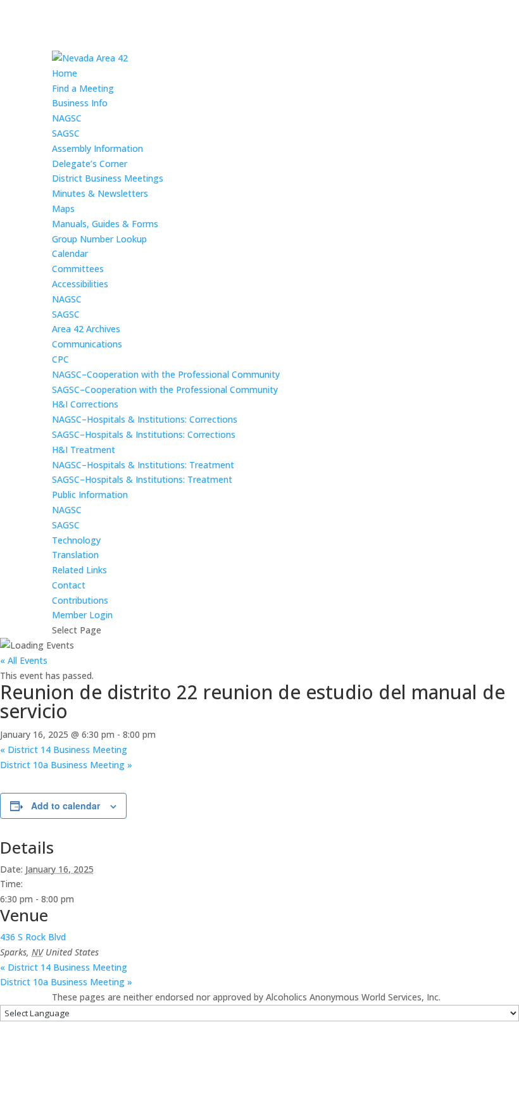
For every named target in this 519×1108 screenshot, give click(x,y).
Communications (87, 344)
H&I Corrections (85, 404)
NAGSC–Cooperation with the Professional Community (166, 374)
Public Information (90, 495)
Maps (63, 208)
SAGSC (66, 133)
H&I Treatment (83, 450)
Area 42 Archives (86, 329)
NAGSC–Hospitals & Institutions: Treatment (143, 465)
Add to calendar (65, 805)
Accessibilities (80, 284)
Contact (68, 585)
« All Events (23, 660)
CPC (60, 359)
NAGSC (67, 118)
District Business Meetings (107, 178)
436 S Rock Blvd (33, 937)
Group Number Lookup (99, 239)
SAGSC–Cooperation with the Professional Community (165, 389)
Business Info (80, 103)
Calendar (70, 253)
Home (64, 73)
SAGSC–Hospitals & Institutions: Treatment (142, 479)
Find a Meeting (83, 88)
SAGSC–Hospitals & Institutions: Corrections (143, 434)
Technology (76, 540)
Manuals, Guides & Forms (105, 224)
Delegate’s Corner (89, 164)
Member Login (82, 615)
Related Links (79, 570)
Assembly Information (97, 148)
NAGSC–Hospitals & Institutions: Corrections (144, 419)
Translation (75, 555)
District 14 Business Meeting (63, 750)
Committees (78, 269)
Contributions (80, 600)
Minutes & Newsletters (100, 193)
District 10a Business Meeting (66, 765)
